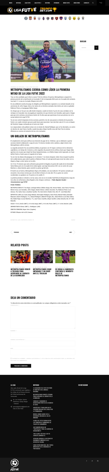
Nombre (14, 330)
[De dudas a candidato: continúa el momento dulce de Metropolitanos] (65, 256)
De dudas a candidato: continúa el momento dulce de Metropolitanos (64, 272)
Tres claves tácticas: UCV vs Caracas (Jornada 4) (41, 434)
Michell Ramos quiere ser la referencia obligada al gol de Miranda (41, 416)
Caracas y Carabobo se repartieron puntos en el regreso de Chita (43, 403)
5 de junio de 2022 (32, 87)
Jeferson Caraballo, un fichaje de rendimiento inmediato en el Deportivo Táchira (43, 440)
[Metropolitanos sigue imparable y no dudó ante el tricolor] (43, 256)
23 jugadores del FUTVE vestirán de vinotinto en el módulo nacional (42, 389)
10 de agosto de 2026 (40, 267)
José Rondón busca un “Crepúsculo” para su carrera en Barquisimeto (43, 429)
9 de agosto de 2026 (62, 267)
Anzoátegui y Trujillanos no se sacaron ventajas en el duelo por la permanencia (43, 409)
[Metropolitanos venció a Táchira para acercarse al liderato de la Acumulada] (21, 256)
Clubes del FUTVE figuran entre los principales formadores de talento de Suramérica (42, 422)
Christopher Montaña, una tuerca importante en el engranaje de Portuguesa (43, 447)
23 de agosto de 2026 (18, 267)
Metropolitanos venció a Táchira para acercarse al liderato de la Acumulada (20, 272)
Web (12, 348)
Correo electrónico (18, 339)
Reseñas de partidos (17, 87)
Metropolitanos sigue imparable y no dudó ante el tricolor (42, 271)
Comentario (15, 305)
